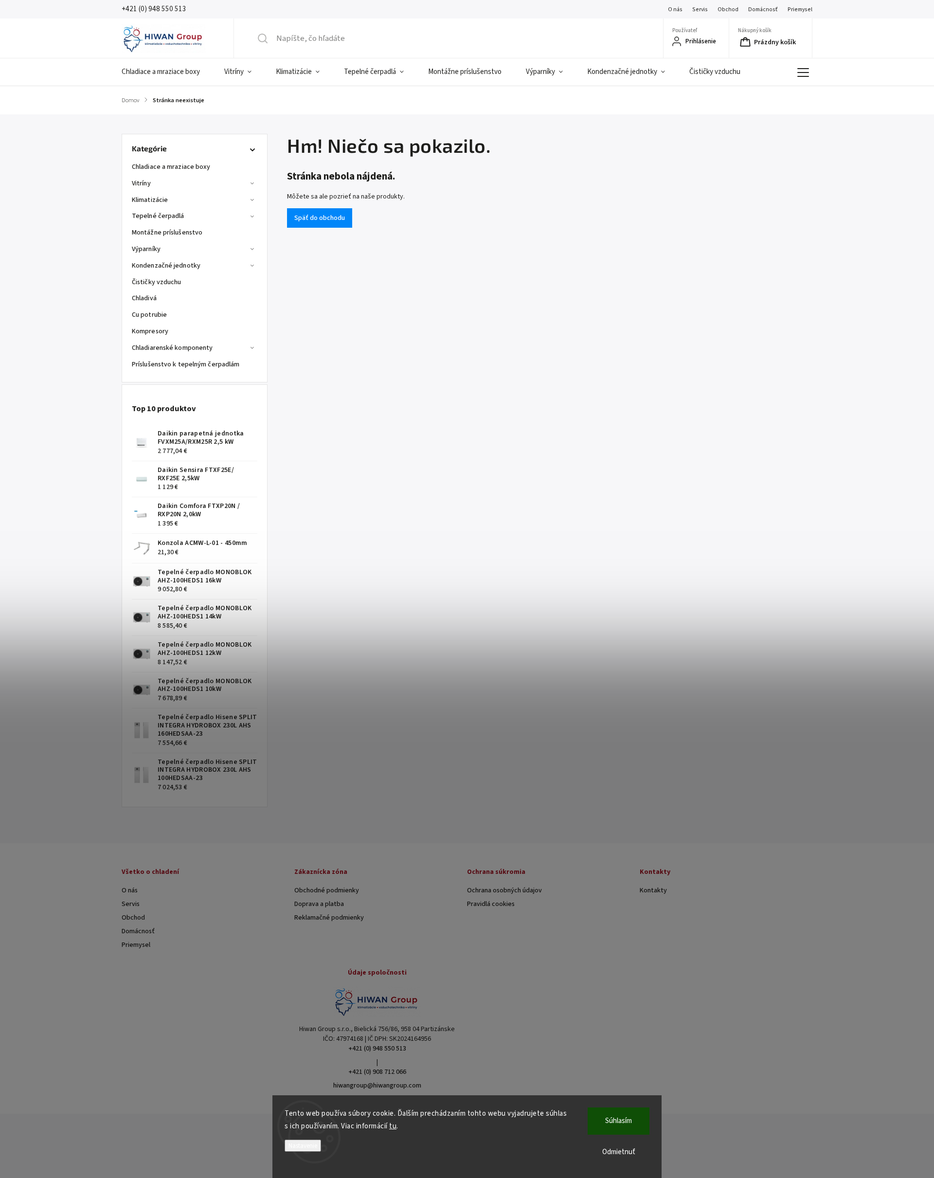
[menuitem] (167, 72)
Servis (700, 9)
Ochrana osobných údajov (504, 890)
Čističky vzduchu (156, 282)
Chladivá (144, 298)
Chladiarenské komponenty (172, 348)
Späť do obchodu (319, 218)
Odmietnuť (618, 1152)
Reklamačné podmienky (329, 918)
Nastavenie (302, 1145)
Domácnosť (763, 9)
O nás (675, 9)
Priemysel (800, 9)
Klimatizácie (150, 200)
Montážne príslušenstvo (167, 232)
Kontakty (653, 890)
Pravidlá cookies (491, 904)
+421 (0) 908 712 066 (377, 1072)
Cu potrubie (149, 315)
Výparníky (146, 249)
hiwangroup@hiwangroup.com (377, 1085)
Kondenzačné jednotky (166, 266)
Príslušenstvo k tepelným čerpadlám (185, 364)
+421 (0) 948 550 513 (377, 1048)
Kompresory (150, 331)
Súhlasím (618, 1121)
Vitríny (141, 183)
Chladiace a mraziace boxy (171, 167)
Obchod (728, 9)
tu (392, 1126)
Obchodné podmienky (326, 890)
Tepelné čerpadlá (158, 216)
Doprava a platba (319, 904)
